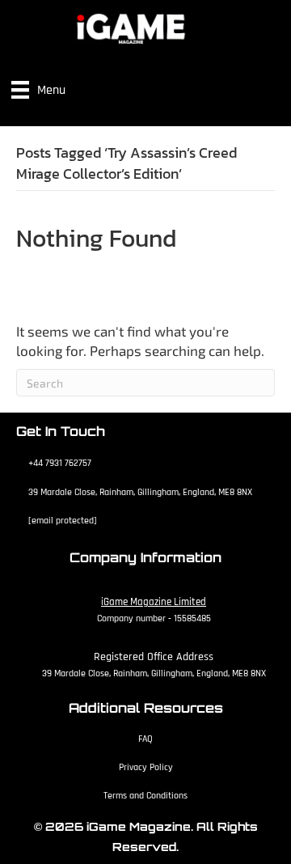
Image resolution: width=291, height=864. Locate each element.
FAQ (145, 739)
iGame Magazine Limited (153, 601)
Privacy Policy (146, 767)
